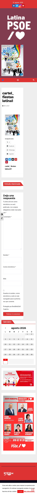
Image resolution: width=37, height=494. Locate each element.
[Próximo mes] (31, 328)
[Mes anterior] (5, 328)
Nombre (6, 255)
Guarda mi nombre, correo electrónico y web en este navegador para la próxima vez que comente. (11, 297)
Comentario (7, 217)
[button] (34, 80)
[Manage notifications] (32, 490)
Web (4, 279)
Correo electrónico (9, 267)
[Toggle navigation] (18, 80)
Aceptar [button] (20, 491)
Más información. (29, 491)
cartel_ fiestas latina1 (7, 97)
